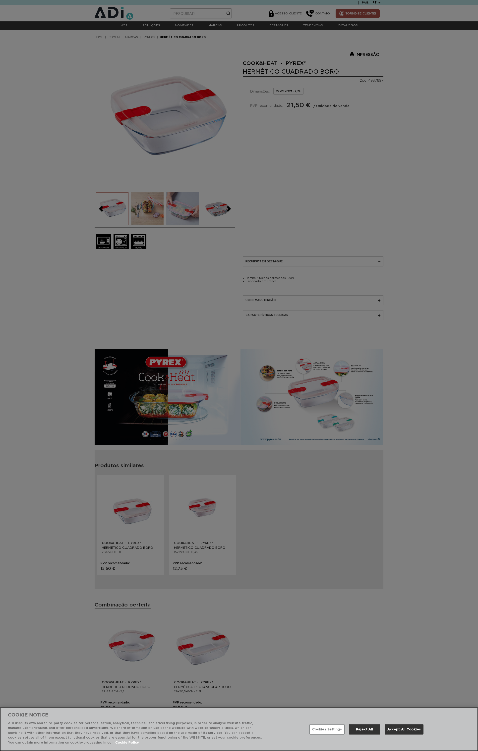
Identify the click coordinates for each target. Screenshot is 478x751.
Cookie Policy (127, 742)
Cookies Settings (327, 729)
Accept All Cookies (404, 729)
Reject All (364, 729)
